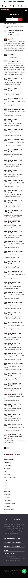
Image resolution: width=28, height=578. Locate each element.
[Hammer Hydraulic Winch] (5, 10)
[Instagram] (19, 574)
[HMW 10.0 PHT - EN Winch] (5, 79)
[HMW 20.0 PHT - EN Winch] (5, 191)
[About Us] (5, 39)
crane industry (7, 497)
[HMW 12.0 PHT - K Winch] (5, 120)
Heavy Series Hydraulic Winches (12, 546)
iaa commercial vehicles (9, 477)
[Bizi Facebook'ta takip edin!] (16, 6)
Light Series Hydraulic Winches (12, 538)
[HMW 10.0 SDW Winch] (5, 109)
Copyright (6, 570)
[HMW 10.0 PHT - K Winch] (5, 89)
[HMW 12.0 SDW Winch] (5, 140)
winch (5, 456)
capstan (5, 485)
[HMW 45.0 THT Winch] (5, 303)
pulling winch (7, 480)
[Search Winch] (3, 6)
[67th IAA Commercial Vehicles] (5, 31)
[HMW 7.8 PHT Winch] (5, 425)
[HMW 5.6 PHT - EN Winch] (5, 333)
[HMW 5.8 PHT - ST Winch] (5, 343)
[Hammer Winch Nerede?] (13, 6)
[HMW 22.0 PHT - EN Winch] (5, 201)
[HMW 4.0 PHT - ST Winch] (5, 262)
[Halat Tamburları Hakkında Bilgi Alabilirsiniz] (5, 6)
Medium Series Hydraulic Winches (12, 542)
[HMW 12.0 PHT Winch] (5, 130)
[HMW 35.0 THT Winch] (5, 252)
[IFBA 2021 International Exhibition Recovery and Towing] (5, 435)
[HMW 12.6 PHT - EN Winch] (5, 150)
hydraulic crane (7, 462)
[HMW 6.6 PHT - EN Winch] (5, 374)
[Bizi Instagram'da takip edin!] (18, 6)
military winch (7, 474)
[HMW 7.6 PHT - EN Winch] (5, 405)
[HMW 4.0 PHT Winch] (5, 272)
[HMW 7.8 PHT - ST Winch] (5, 415)
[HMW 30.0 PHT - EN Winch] (5, 231)
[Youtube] (22, 574)
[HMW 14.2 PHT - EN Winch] (5, 160)
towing (5, 488)
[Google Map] (12, 574)
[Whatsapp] (24, 571)
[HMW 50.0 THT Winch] (5, 364)
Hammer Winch (14, 2)
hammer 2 (14, 14)
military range (7, 506)
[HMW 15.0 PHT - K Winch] (5, 170)
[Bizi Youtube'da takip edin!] (21, 6)
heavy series (7, 491)
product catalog (7, 465)
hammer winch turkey (9, 459)
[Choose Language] (25, 6)
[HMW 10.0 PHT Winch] (5, 99)
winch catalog (7, 468)
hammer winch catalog (9, 503)
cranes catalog (7, 494)
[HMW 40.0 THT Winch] (5, 292)
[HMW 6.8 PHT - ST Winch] (5, 384)
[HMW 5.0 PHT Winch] (5, 323)
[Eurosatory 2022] (5, 61)
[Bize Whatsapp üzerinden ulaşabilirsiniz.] (10, 6)
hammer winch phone (9, 509)
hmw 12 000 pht (7, 500)
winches (6, 512)
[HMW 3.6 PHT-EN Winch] (5, 221)
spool (5, 471)
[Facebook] (15, 574)
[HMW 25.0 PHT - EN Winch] (5, 211)
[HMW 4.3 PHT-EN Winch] (5, 282)
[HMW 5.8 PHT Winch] (5, 354)
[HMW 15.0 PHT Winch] (5, 181)
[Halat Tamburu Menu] (26, 10)
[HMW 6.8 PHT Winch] (5, 394)
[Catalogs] (5, 55)
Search (20, 19)
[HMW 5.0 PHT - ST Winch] (5, 313)
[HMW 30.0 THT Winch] (5, 242)
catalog (5, 483)
